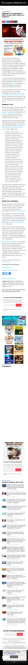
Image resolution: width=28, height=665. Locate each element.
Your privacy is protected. (8, 309)
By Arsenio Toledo (15, 517)
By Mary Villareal (15, 529)
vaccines (9, 286)
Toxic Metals (12, 284)
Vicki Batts (10, 19)
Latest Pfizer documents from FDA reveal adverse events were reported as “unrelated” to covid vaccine (16, 508)
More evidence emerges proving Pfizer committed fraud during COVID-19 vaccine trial (16, 514)
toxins (17, 284)
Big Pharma (19, 281)
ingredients (11, 283)
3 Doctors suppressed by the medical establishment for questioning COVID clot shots (15, 607)
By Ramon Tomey (15, 559)
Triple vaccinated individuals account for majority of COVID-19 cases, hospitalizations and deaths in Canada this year (16, 599)
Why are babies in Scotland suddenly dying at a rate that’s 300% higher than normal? (16, 570)
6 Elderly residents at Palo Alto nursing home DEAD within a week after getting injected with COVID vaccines (16, 556)
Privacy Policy (11, 653)
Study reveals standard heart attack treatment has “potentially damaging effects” (15, 534)
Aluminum (13, 281)
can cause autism (20, 211)
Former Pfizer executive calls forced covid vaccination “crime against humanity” (15, 592)
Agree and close (14, 656)
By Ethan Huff (14, 490)
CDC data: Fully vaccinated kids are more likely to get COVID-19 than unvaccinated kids (16, 494)
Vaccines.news (6, 261)
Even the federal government (10, 241)
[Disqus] (14, 386)
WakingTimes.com (7, 267)
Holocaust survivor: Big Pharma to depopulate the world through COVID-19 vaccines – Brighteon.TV (16, 577)
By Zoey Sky (14, 536)
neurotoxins (18, 283)
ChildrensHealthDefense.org (9, 270)
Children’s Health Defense (9, 112)
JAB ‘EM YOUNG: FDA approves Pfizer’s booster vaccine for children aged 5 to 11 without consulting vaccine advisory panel (16, 541)
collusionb (4, 283)
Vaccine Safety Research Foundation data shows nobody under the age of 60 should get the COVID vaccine (16, 527)
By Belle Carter (15, 503)
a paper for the (13, 127)
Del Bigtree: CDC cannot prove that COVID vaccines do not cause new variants (15, 563)
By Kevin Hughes (15, 587)
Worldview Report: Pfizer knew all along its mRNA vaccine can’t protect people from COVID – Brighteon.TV (16, 501)
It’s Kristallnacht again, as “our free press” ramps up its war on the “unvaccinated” (15, 613)
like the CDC (14, 83)
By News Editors (15, 616)
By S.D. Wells (14, 552)
